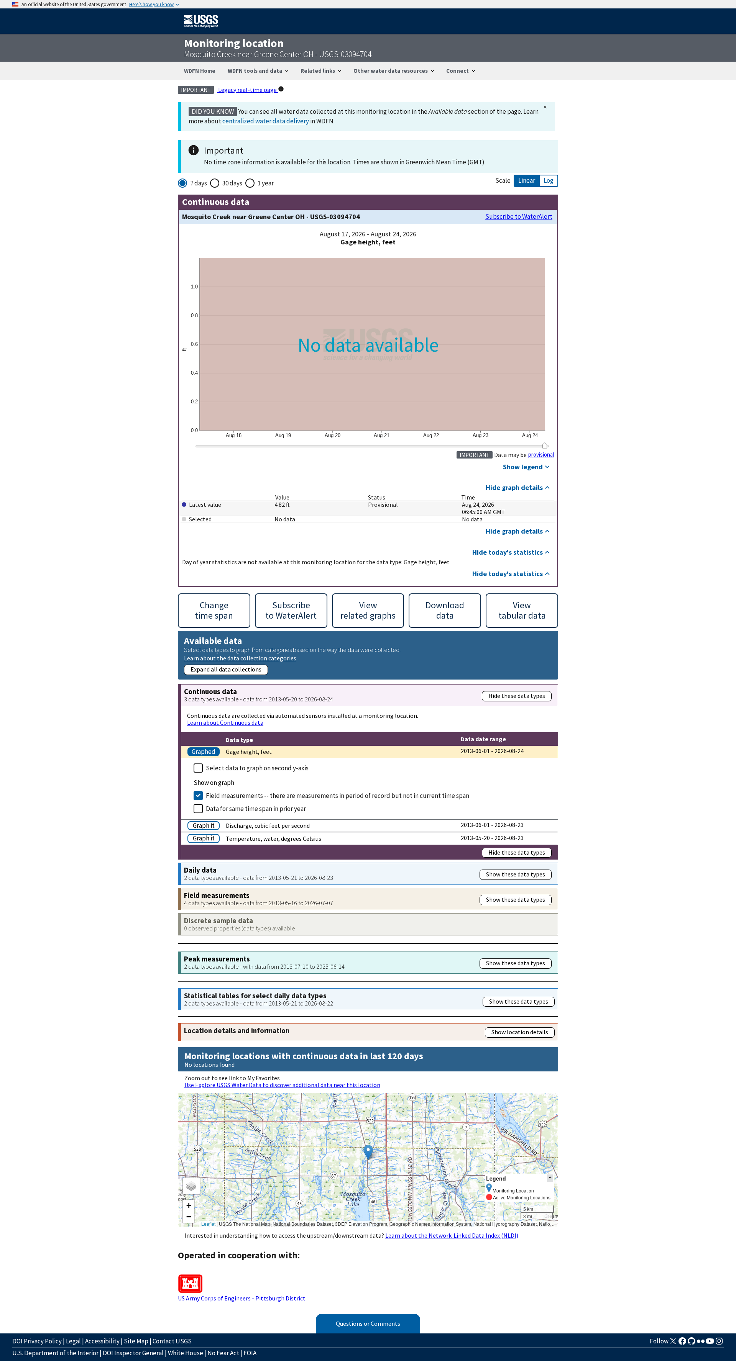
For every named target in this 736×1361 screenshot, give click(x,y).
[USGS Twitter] (673, 1343)
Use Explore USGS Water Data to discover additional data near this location (282, 1085)
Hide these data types (516, 695)
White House (185, 1353)
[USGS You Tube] (710, 1343)
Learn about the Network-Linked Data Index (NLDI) (451, 1235)
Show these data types (515, 874)
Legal (73, 1341)
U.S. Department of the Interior (55, 1353)
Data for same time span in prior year (256, 808)
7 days (198, 183)
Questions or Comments (368, 1323)
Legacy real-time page (247, 89)
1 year (266, 183)
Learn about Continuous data (225, 722)
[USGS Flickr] (700, 1343)
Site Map (136, 1341)
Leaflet (208, 1223)
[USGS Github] (691, 1343)
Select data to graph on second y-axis (257, 768)
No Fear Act (223, 1353)
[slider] (544, 445)
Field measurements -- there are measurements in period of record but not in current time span (337, 795)
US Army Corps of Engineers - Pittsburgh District (242, 1298)
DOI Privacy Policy (37, 1341)
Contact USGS (172, 1341)
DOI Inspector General (133, 1353)
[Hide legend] (550, 1178)
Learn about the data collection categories (240, 658)
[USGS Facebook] (682, 1343)
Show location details (519, 1032)
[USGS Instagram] (719, 1343)
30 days (232, 183)
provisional (541, 454)
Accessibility (102, 1341)
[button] (368, 1152)
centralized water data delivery (265, 121)
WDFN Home (199, 70)
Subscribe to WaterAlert (518, 216)
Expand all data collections (226, 669)
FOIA (249, 1353)
